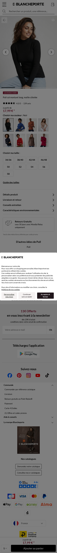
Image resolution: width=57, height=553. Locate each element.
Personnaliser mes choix (9, 295)
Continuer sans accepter (27, 295)
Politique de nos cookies (10, 289)
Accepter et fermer (45, 295)
